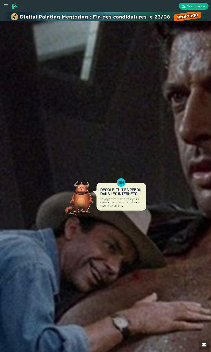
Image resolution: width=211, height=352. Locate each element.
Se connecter (195, 6)
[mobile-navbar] (6, 6)
